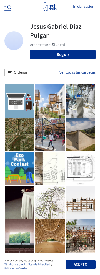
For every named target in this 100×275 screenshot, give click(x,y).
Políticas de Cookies (15, 268)
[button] (17, 73)
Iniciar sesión (83, 7)
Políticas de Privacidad (37, 264)
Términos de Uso (13, 264)
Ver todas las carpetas (77, 72)
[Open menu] (7, 7)
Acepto (80, 264)
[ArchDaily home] (50, 6)
